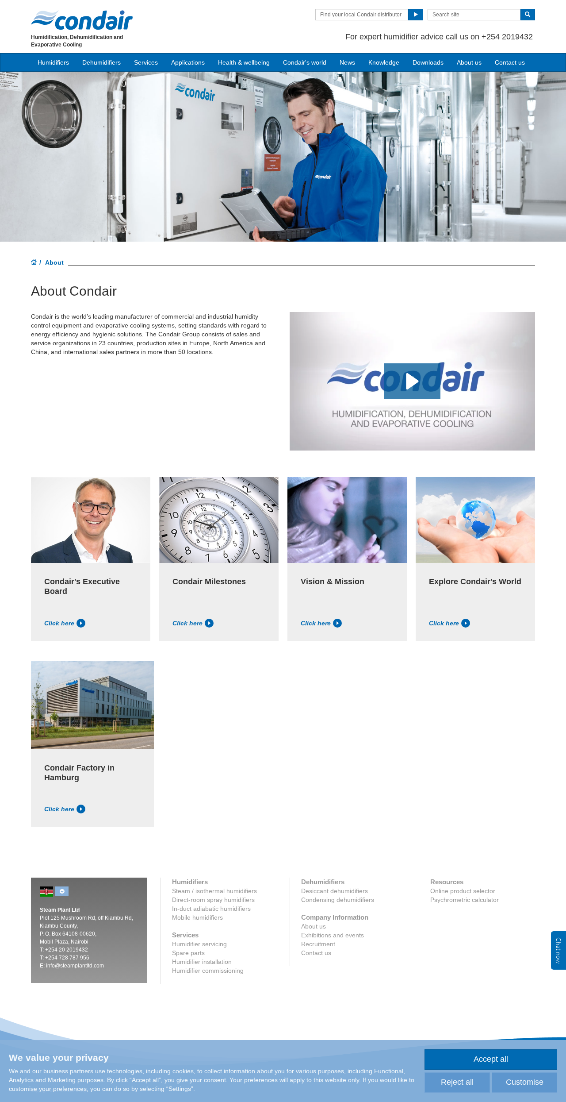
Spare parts (188, 952)
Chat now (558, 950)
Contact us (510, 62)
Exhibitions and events (332, 935)
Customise (524, 1082)
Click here (59, 623)
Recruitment (318, 944)
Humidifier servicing (199, 944)
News (347, 62)
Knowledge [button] (383, 62)
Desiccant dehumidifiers (334, 890)
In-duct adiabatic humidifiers (211, 908)
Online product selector (462, 890)
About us (469, 62)
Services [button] (146, 62)
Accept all (491, 1059)
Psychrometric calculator (464, 899)
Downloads (428, 62)
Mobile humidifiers (197, 917)
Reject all (457, 1082)
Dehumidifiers (101, 62)
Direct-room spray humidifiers (213, 899)
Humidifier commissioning (208, 970)
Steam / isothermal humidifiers (214, 890)
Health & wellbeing (244, 62)
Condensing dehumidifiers (337, 899)
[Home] (34, 262)
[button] (412, 381)
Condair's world (304, 62)
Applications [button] (188, 62)
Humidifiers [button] (53, 62)
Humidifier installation (202, 961)
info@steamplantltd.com (75, 966)
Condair (82, 20)
